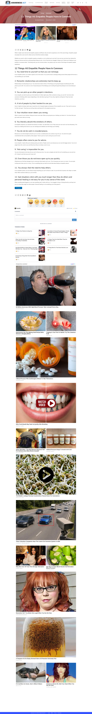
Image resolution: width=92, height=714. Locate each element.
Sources (19, 188)
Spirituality (48, 13)
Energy (42, 13)
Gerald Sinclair (40, 20)
